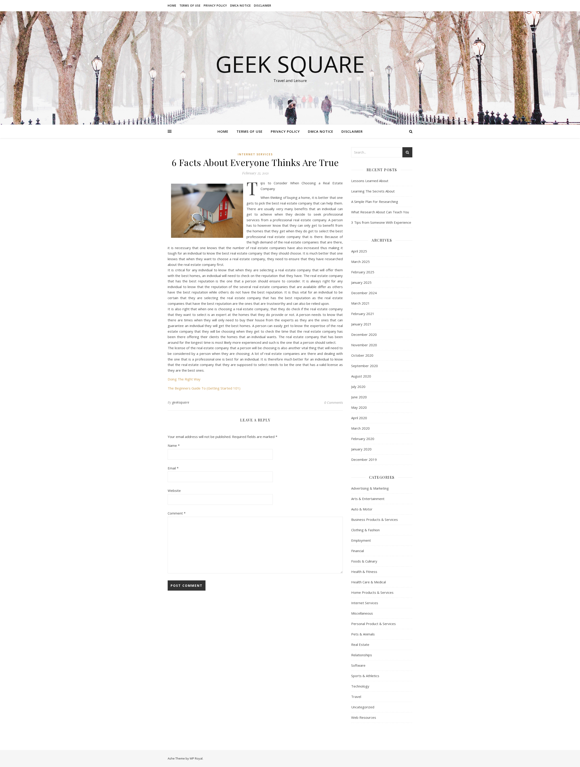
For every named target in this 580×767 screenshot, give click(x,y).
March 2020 (360, 428)
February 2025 (362, 272)
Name (174, 445)
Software (358, 665)
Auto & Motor (361, 509)
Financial (357, 550)
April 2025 (359, 251)
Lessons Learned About (369, 180)
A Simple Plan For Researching (374, 201)
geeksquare (180, 402)
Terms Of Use (190, 5)
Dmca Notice (240, 5)
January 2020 (361, 449)
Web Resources (363, 717)
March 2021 (360, 303)
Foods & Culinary (364, 561)
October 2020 (362, 355)
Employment (361, 540)
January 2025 (361, 282)
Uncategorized (362, 707)
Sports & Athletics (365, 675)
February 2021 (362, 313)
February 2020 (362, 438)
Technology (360, 686)
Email (173, 468)
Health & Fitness (364, 571)
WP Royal (196, 758)
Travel (356, 696)
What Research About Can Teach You (380, 212)
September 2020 (364, 365)
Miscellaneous (362, 613)
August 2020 (361, 376)
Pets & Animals (363, 634)
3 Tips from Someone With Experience (381, 222)
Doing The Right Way (184, 379)
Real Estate (360, 644)
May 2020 (359, 407)
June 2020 (359, 397)
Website (174, 490)
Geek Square (290, 64)
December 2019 (364, 459)
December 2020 (364, 334)
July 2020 (358, 386)
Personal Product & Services (373, 623)
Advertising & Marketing (370, 488)
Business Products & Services (374, 519)
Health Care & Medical (368, 582)
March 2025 (360, 261)
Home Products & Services (372, 592)
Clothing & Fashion (365, 530)
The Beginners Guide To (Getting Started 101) (204, 388)
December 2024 (364, 293)
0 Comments (333, 402)
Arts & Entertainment (367, 498)
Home (172, 5)
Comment (177, 513)
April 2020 (359, 418)
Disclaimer (262, 5)
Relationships (361, 655)
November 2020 (364, 345)
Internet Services (255, 154)
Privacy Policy (215, 5)
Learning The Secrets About (373, 191)
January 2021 (361, 324)
